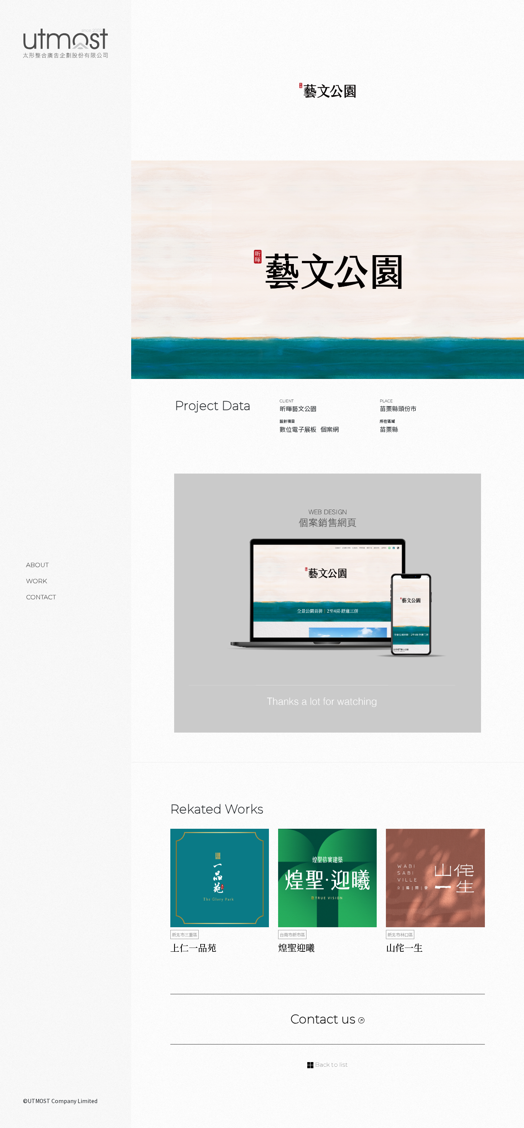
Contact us (324, 1019)
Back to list (330, 1064)
